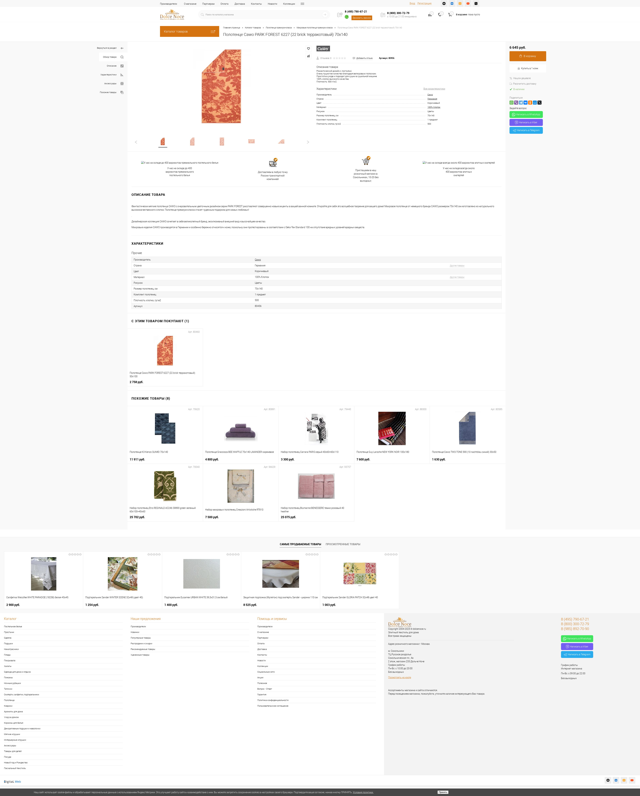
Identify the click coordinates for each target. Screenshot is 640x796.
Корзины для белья (13, 723)
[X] (540, 103)
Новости (272, 4)
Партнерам (208, 4)
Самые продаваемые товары (300, 544)
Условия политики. (363, 792)
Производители (168, 4)
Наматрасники (11, 649)
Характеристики (108, 74)
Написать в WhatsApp (528, 114)
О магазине (190, 4)
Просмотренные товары (343, 544)
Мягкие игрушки (12, 734)
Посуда (7, 757)
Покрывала (9, 660)
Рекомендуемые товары (143, 649)
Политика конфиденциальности (272, 700)
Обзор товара (109, 57)
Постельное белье (13, 626)
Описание (111, 66)
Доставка (239, 4)
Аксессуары (110, 83)
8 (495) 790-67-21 (356, 11)
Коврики (8, 706)
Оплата (224, 4)
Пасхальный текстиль (15, 768)
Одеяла (7, 638)
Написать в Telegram (528, 130)
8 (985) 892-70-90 (575, 629)
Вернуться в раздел (106, 48)
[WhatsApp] (512, 103)
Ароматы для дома (13, 711)
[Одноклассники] (530, 103)
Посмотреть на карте (399, 677)
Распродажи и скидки (141, 643)
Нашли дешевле (522, 78)
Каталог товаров (176, 31)
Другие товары (457, 265)
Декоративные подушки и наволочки (22, 728)
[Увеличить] (222, 87)
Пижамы (8, 677)
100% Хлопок (434, 107)
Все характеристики (434, 88)
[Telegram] (521, 103)
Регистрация (425, 3)
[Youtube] (468, 3)
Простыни (9, 632)
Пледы (7, 655)
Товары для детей (13, 751)
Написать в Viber (528, 122)
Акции (260, 677)
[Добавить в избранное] (309, 49)
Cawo (430, 94)
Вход (412, 3)
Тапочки (8, 689)
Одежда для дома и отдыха (17, 672)
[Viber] (516, 103)
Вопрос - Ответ (264, 689)
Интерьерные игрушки (15, 740)
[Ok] (460, 3)
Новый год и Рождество (16, 762)
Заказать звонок (362, 18)
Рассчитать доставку (524, 83)
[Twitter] (476, 3)
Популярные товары (141, 638)
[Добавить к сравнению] (309, 56)
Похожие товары (108, 92)
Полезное (262, 683)
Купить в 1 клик (529, 68)
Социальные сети (266, 672)
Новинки (135, 632)
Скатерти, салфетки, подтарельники (21, 694)
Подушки (8, 643)
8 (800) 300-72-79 (398, 13)
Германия (432, 99)
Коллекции (289, 4)
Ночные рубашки (12, 683)
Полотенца (9, 700)
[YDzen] (444, 3)
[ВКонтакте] (526, 103)
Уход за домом (11, 717)
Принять (443, 792)
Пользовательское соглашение (272, 706)
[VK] (452, 3)
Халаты (8, 666)
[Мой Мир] (535, 103)
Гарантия (261, 694)
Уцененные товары (140, 655)
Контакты (256, 4)
